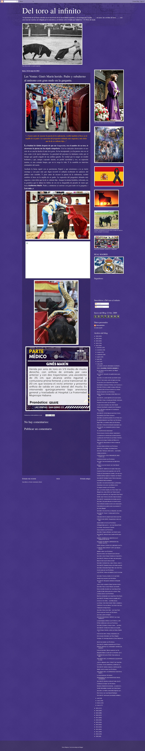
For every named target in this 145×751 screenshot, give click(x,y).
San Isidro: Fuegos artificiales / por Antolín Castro (109, 532)
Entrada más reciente (29, 479)
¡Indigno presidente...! (102, 453)
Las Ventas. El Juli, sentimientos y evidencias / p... (109, 664)
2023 (97, 343)
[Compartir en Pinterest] (54, 415)
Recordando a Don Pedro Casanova (105, 415)
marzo (99, 700)
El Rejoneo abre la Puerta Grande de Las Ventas (108, 389)
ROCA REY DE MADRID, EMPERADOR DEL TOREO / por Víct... (108, 542)
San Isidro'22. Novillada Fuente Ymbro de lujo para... (109, 478)
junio (98, 361)
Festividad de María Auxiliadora (104, 480)
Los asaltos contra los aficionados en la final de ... (109, 365)
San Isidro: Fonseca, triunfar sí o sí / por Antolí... (108, 576)
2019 (97, 713)
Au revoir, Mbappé (101, 508)
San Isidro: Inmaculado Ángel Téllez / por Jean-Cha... (109, 567)
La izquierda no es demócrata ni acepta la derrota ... (109, 435)
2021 (97, 708)
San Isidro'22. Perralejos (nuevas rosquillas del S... (109, 598)
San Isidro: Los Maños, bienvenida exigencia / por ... (109, 690)
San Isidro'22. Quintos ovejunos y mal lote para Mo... (109, 667)
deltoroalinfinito (100, 325)
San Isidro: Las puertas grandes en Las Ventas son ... (110, 417)
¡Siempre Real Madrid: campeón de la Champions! (109, 407)
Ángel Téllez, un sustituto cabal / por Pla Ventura (108, 422)
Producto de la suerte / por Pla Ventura (106, 402)
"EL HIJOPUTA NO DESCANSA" (105, 430)
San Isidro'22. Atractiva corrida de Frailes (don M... (109, 681)
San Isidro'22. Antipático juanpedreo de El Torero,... (109, 644)
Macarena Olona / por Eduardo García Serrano (108, 553)
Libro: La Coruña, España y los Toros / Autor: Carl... (109, 489)
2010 (97, 734)
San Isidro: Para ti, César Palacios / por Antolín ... (108, 586)
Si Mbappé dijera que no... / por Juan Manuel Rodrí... (109, 525)
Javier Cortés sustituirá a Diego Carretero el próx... (109, 584)
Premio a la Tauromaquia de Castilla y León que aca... (110, 473)
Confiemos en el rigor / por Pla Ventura (106, 683)
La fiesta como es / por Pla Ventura (105, 593)
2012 (97, 729)
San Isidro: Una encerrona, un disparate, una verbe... (109, 510)
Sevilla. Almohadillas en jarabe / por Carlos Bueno (108, 688)
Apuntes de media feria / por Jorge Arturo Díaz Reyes (110, 494)
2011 (97, 731)
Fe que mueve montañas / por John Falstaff (107, 404)
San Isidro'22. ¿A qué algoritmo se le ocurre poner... (109, 397)
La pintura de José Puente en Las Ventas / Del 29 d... (109, 437)
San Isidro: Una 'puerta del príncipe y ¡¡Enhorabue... (109, 482)
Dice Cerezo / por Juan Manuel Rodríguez (107, 693)
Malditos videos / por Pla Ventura (105, 551)
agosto (99, 356)
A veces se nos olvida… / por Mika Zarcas (107, 600)
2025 (97, 338)
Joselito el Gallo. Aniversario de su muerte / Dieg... (109, 591)
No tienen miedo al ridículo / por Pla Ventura (107, 446)
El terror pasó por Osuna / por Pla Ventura (107, 612)
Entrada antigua (85, 479)
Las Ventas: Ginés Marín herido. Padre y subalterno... (110, 603)
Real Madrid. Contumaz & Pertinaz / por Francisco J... (110, 384)
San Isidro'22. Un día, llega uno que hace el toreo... (109, 413)
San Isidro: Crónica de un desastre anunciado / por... (109, 424)
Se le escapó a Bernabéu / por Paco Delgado (107, 636)
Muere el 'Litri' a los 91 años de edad (105, 560)
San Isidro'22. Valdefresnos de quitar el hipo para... (109, 468)
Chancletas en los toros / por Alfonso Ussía (107, 485)
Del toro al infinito (51, 10)
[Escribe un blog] (48, 415)
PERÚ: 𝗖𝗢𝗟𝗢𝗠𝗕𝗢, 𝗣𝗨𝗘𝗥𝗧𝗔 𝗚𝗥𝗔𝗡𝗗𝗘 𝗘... (108, 368)
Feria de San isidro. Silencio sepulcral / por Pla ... (108, 650)
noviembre (99, 349)
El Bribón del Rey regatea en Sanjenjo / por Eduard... (109, 475)
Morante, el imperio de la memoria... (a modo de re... (109, 686)
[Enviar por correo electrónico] (46, 415)
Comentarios (99, 306)
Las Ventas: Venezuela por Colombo (105, 527)
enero (98, 705)
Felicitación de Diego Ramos (104, 607)
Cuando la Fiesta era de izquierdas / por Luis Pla (108, 471)
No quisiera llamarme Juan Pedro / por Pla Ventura (109, 420)
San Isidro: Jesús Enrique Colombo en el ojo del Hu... (109, 556)
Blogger (81, 747)
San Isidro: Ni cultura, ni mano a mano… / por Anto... (109, 625)
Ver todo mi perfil (98, 327)
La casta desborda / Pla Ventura (104, 675)
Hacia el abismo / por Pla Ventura (105, 529)
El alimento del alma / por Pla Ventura (106, 459)
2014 (97, 724)
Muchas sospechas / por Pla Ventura (106, 391)
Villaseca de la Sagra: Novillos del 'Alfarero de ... (108, 440)
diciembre (99, 347)
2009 (97, 736)
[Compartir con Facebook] (52, 415)
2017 (97, 717)
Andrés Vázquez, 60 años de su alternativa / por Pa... (110, 545)
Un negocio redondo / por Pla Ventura (106, 487)
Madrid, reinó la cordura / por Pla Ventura (106, 669)
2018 (97, 715)
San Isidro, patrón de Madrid (103, 614)
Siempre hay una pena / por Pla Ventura (106, 578)
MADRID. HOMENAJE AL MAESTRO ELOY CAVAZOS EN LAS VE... (107, 538)
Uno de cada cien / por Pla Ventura (105, 570)
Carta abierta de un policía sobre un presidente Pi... (109, 506)
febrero (99, 703)
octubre (99, 352)
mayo (98, 363)
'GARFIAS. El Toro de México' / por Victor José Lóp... (109, 605)
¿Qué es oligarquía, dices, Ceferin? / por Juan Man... (109, 662)
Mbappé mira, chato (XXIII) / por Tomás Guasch (108, 492)
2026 (97, 336)
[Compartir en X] (50, 415)
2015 (97, 722)
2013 (97, 727)
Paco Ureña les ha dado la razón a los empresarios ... (110, 503)
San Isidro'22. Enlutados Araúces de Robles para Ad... (110, 565)
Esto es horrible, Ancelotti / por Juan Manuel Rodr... (109, 589)
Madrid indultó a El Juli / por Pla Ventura (106, 522)
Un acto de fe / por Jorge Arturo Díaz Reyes (107, 382)
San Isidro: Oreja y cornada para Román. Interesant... (110, 400)
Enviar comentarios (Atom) (35, 482)
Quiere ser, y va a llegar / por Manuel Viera (107, 448)
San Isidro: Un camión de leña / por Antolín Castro (109, 377)
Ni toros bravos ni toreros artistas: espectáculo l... (109, 433)
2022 (97, 345)
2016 (97, 720)
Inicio (58, 479)
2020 (97, 710)
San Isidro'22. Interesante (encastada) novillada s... (109, 695)
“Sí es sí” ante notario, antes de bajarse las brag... (109, 380)
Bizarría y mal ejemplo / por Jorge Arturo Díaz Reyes (109, 596)
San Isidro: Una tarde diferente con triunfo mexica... (109, 501)
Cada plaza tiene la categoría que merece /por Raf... (109, 516)
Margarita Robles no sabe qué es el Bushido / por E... (109, 652)
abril (98, 698)
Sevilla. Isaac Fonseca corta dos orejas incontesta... (109, 496)
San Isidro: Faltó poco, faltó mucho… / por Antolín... (109, 450)
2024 (97, 341)
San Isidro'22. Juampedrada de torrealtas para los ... (109, 499)
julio (98, 359)
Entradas (98, 303)
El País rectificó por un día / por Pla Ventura (107, 623)
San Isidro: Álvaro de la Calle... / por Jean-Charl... (109, 610)
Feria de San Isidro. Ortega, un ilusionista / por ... (108, 633)
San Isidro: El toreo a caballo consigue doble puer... (109, 387)
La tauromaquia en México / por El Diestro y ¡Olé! (109, 620)
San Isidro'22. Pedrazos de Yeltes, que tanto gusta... (109, 558)
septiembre (100, 354)
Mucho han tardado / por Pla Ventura (105, 642)
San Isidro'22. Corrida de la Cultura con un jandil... (109, 627)
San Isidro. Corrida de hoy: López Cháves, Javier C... (110, 563)
